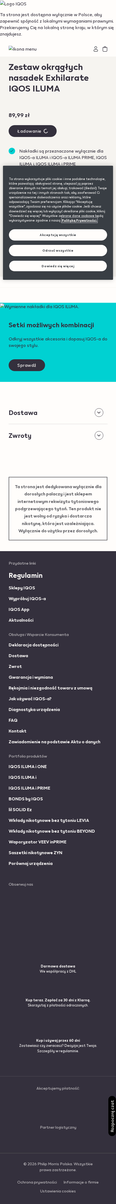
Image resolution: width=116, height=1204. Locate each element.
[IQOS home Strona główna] (58, 49)
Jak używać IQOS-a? (30, 698)
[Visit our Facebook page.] (26, 894)
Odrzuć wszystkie (57, 250)
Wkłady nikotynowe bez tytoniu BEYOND (52, 831)
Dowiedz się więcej (58, 265)
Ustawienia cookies (58, 1191)
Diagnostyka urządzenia (34, 709)
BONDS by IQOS (26, 798)
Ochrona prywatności (37, 1182)
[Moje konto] (96, 49)
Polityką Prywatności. (79, 220)
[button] (25, 49)
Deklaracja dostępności (34, 644)
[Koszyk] (105, 49)
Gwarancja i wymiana (31, 677)
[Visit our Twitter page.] (24, 913)
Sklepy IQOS (22, 587)
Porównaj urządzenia (31, 863)
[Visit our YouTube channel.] (24, 923)
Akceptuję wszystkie (58, 235)
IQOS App (19, 609)
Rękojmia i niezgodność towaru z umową (50, 687)
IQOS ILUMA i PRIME (29, 787)
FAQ (13, 720)
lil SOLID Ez (20, 809)
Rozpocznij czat (112, 1116)
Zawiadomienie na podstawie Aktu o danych (54, 741)
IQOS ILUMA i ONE (28, 766)
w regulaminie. (67, 1051)
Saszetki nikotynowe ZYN (35, 852)
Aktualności (21, 620)
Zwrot (15, 666)
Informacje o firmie (81, 1182)
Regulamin (26, 575)
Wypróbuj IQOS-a (27, 598)
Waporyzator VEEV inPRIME (37, 841)
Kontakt (17, 730)
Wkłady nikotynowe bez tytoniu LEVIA (49, 820)
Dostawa (18, 655)
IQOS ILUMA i (22, 777)
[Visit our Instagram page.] (27, 904)
